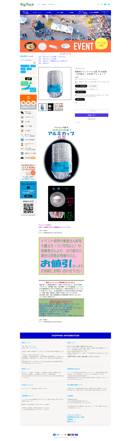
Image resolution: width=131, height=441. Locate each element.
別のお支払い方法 (91, 118)
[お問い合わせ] (105, 4)
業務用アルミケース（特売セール (59, 60)
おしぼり (23, 68)
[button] (98, 4)
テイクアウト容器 (25, 66)
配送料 (80, 79)
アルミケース (61, 56)
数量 (76, 102)
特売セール (46, 60)
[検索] (34, 63)
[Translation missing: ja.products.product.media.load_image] (42, 107)
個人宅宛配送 (93, 86)
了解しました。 (81, 92)
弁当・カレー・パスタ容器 (49, 56)
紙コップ (23, 71)
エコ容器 (29, 68)
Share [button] (78, 122)
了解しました (80, 99)
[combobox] (27, 63)
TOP (40, 56)
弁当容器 (33, 66)
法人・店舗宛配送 (81, 86)
